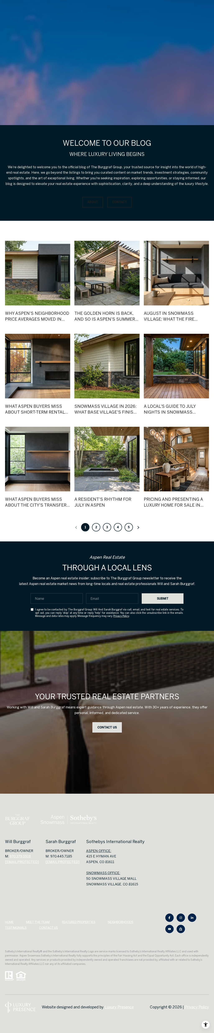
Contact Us (48, 927)
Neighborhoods (120, 922)
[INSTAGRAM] (181, 918)
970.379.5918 (20, 856)
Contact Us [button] (107, 727)
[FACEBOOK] (169, 918)
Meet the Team (38, 922)
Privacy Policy (121, 616)
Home (9, 922)
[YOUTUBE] (169, 929)
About (92, 202)
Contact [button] (119, 202)
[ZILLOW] (181, 929)
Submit (162, 598)
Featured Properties (78, 922)
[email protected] (62, 862)
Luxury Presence (119, 1007)
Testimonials (16, 927)
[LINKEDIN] (192, 918)
